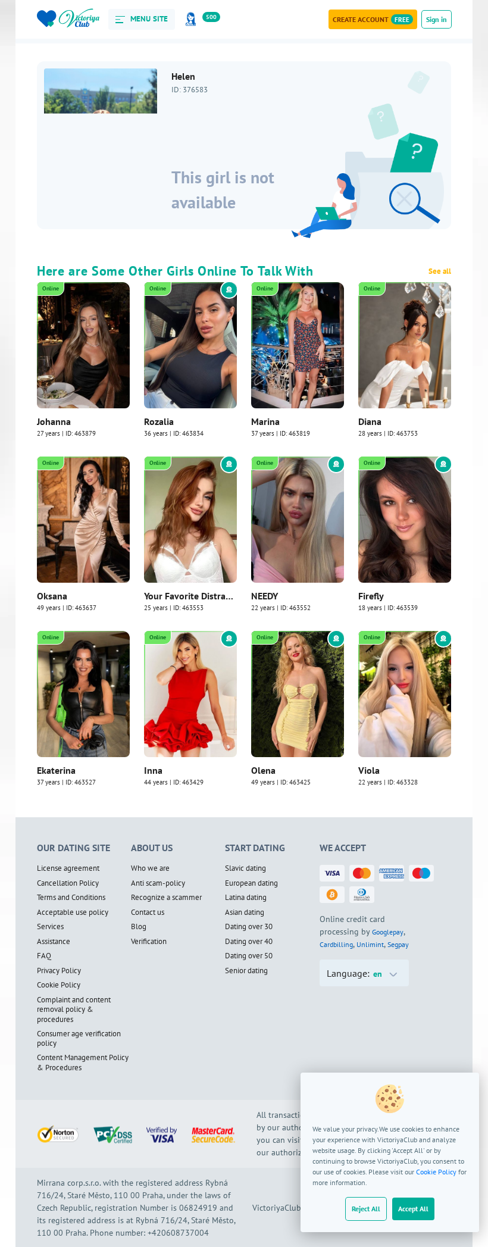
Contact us (147, 912)
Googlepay (387, 931)
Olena (263, 770)
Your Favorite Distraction (190, 596)
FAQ (44, 956)
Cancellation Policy (68, 883)
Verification (149, 941)
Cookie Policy (436, 1171)
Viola (369, 770)
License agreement (68, 868)
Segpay (398, 944)
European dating (251, 883)
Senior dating (246, 971)
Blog (138, 927)
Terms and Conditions (71, 897)
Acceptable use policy (72, 912)
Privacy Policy (59, 971)
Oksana (52, 596)
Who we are (150, 868)
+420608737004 (178, 1232)
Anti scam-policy (158, 883)
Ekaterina (56, 770)
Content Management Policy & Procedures (83, 1063)
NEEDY (264, 596)
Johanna (54, 421)
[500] (193, 19)
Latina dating (246, 897)
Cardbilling (336, 944)
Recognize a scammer (166, 897)
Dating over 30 (249, 927)
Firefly (371, 596)
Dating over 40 (249, 941)
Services (50, 927)
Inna (153, 770)
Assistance (53, 941)
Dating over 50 (249, 956)
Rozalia (159, 421)
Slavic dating (245, 868)
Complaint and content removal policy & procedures (74, 1009)
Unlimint (370, 944)
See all (439, 271)
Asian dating (244, 912)
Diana (369, 421)
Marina (265, 421)
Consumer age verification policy (79, 1039)
